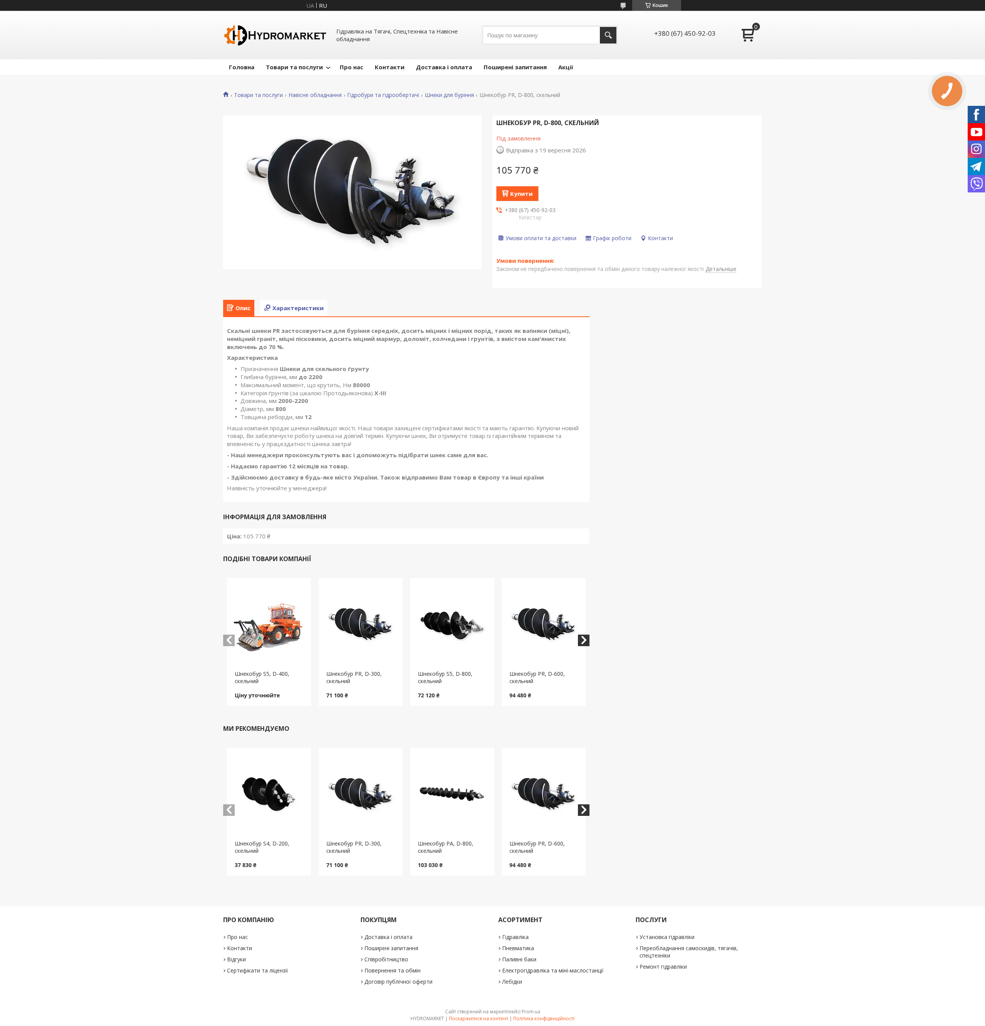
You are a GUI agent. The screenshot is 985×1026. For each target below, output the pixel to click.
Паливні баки (519, 959)
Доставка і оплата (444, 67)
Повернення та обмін (392, 970)
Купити (521, 193)
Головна (241, 67)
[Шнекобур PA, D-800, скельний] (452, 793)
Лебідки (512, 981)
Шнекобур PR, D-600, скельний (537, 677)
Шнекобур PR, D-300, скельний (354, 677)
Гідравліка (515, 937)
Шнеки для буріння (449, 95)
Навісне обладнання (315, 95)
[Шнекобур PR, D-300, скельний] (360, 624)
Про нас (351, 67)
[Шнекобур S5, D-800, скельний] (452, 624)
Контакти (389, 67)
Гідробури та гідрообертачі (383, 95)
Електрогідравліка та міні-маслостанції (553, 970)
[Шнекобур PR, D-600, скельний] (544, 624)
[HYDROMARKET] (275, 35)
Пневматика (518, 948)
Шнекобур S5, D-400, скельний (262, 677)
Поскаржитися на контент (478, 1018)
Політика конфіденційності (543, 1018)
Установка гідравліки (667, 937)
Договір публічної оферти (398, 981)
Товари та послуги (294, 67)
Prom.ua (531, 1011)
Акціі (565, 67)
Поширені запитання (515, 67)
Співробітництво (386, 959)
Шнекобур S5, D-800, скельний (445, 677)
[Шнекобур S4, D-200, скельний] (269, 793)
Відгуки (236, 959)
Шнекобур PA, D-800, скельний (445, 847)
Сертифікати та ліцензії (257, 970)
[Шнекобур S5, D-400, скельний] (269, 624)
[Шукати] (608, 35)
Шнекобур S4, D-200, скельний (262, 847)
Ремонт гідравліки (663, 966)
